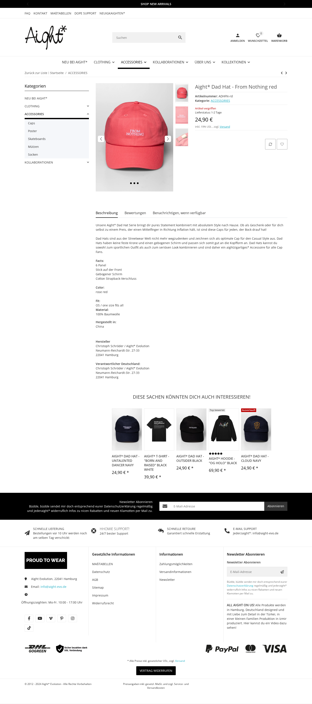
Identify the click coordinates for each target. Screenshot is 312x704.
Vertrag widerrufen (156, 671)
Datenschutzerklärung (120, 506)
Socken (33, 154)
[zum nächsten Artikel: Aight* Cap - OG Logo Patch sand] (282, 73)
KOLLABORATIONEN (39, 162)
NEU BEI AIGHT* (36, 98)
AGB (95, 580)
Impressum (100, 595)
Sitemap (98, 587)
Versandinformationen (175, 572)
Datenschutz (101, 572)
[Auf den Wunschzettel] (282, 144)
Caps (31, 123)
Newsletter (167, 580)
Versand (225, 127)
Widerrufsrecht (103, 603)
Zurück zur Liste (36, 73)
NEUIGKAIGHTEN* (112, 13)
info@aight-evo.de (53, 587)
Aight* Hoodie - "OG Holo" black (223, 460)
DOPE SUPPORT (85, 13)
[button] (28, 4)
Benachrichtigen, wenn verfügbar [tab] (179, 213)
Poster (32, 131)
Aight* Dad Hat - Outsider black (190, 458)
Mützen (33, 147)
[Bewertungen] (216, 453)
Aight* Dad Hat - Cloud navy (255, 458)
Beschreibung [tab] (107, 213)
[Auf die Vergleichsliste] (270, 144)
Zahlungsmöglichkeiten (176, 564)
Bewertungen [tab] (135, 213)
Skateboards (37, 139)
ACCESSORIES (220, 101)
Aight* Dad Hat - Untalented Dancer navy (125, 460)
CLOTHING (32, 106)
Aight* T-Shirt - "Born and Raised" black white (156, 463)
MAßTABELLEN (61, 13)
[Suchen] (180, 37)
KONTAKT (40, 13)
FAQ (27, 13)
